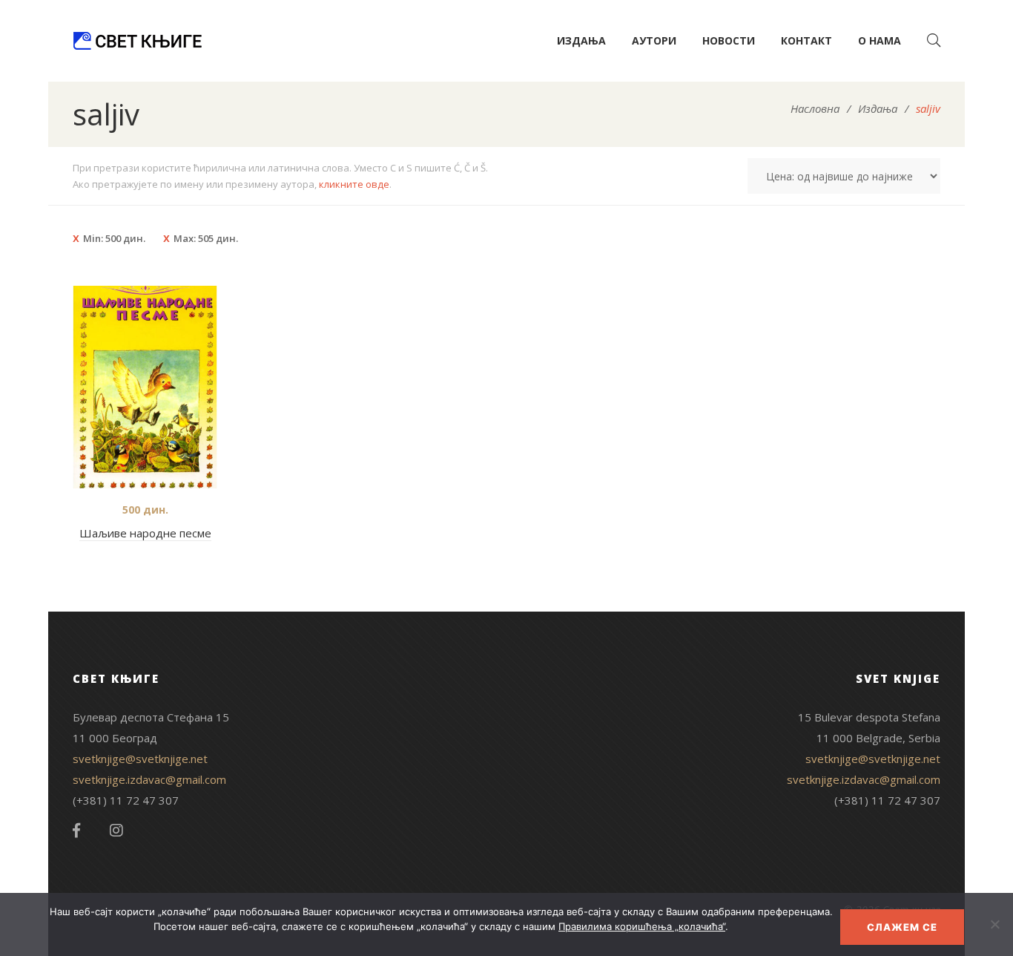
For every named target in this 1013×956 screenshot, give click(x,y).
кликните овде (354, 184)
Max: (206, 238)
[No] (994, 924)
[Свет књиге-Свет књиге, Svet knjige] (137, 41)
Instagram (116, 830)
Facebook (76, 830)
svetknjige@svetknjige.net (140, 758)
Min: (114, 238)
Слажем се (902, 927)
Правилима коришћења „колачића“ (641, 926)
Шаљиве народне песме (145, 533)
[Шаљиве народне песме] (145, 387)
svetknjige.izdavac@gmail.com (149, 779)
